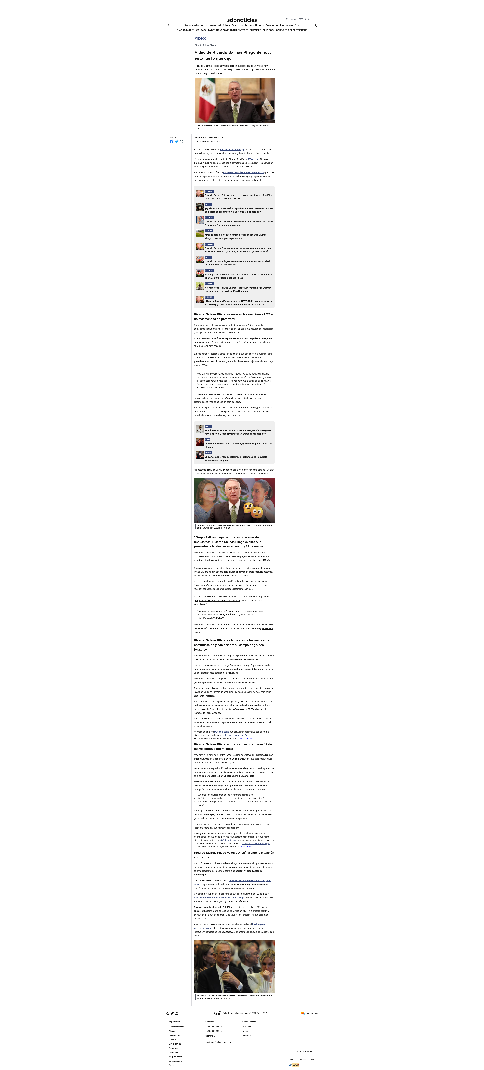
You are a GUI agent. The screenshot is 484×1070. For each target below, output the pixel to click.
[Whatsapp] (181, 141)
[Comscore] (309, 1013)
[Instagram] (176, 1013)
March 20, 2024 (246, 738)
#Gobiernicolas (221, 732)
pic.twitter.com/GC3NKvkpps (256, 843)
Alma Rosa (269, 30)
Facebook (246, 1027)
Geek (296, 25)
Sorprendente (272, 25)
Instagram (246, 1035)
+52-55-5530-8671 (213, 1031)
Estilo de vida (237, 25)
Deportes (249, 25)
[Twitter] (176, 141)
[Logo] (242, 20)
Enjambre (255, 30)
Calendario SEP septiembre (291, 30)
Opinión (226, 25)
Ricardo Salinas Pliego (205, 45)
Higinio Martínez (239, 30)
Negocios (259, 25)
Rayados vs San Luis (188, 30)
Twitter (245, 1031)
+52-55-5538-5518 (213, 1027)
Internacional (215, 25)
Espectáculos (286, 25)
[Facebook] (171, 141)
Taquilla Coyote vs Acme (215, 30)
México (204, 25)
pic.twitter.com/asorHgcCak (235, 735)
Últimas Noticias (191, 25)
